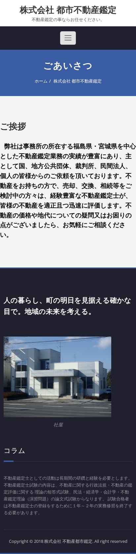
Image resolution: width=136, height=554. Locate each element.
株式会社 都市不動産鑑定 (68, 9)
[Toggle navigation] (68, 37)
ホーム (41, 81)
